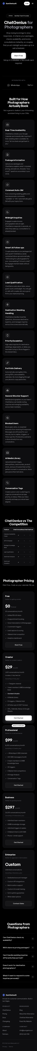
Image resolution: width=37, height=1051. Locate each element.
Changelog (6, 1021)
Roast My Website (26, 1021)
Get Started (18, 718)
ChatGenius (6, 1010)
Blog (21, 1010)
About (4, 1030)
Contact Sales (18, 903)
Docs (4, 1017)
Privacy (4, 1046)
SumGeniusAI (11, 3)
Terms (11, 1046)
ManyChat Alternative (27, 1014)
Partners (5, 1034)
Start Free (18, 56)
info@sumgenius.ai (26, 1030)
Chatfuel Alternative (26, 1017)
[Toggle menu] (33, 3)
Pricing (4, 1014)
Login (27, 3)
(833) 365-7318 (24, 1034)
